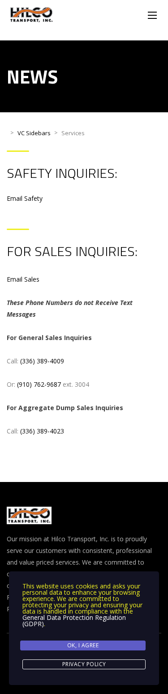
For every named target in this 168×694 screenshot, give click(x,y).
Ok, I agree (83, 645)
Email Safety (25, 198)
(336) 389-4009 (42, 361)
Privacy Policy (84, 664)
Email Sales (23, 279)
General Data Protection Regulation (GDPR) (74, 620)
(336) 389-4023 (42, 431)
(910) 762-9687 (39, 384)
